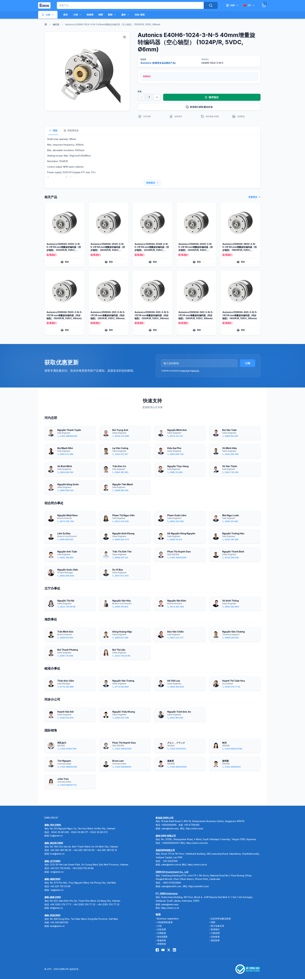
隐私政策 (195, 371)
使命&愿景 (162, 936)
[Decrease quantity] (141, 97)
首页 (65, 14)
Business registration (168, 918)
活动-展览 (140, 14)
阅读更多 (150, 182)
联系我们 (215, 929)
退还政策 (215, 940)
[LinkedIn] (174, 950)
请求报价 (214, 97)
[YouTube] (163, 950)
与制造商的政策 (165, 922)
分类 (48, 14)
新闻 (110, 14)
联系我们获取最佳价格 (201, 106)
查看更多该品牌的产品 (164, 62)
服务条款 (186, 371)
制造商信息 (73, 130)
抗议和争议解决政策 (221, 918)
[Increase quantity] (157, 97)
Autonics (145, 62)
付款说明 (161, 929)
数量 (140, 91)
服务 (123, 14)
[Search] (211, 5)
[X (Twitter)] (168, 950)
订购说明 (215, 933)
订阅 (247, 363)
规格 (55, 130)
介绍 (75, 14)
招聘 (100, 14)
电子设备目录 (217, 926)
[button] (87, 71)
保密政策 (161, 943)
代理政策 (161, 933)
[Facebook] (157, 950)
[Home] (45, 24)
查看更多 (252, 197)
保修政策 (161, 940)
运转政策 (215, 936)
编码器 (56, 24)
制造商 (90, 14)
